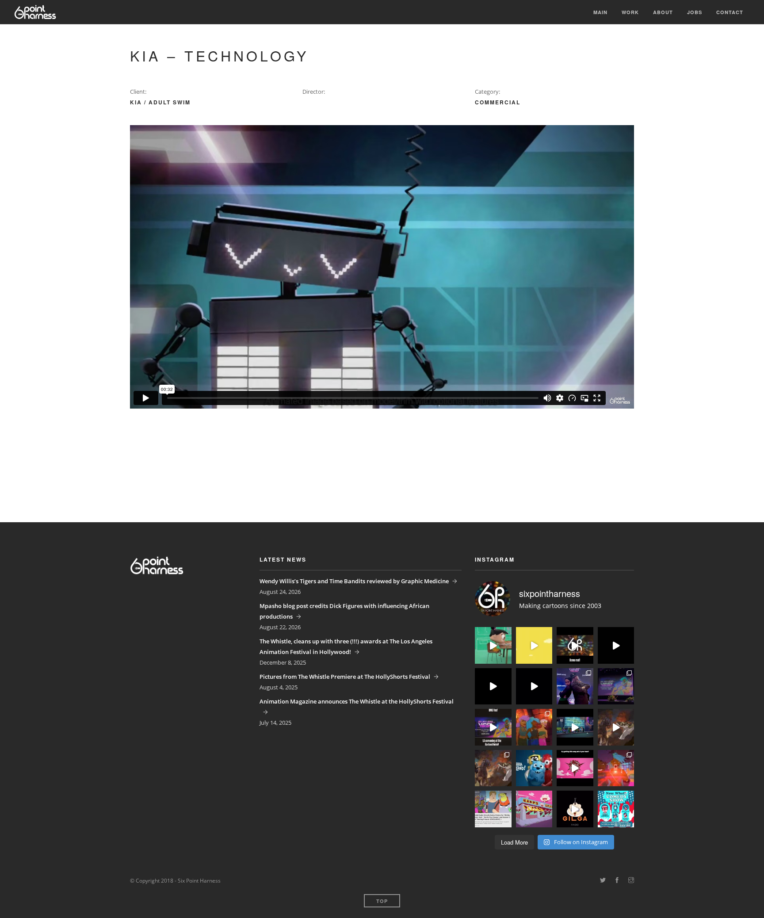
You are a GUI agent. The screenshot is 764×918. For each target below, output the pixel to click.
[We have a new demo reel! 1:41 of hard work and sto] (575, 645)
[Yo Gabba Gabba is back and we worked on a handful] (534, 686)
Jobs (694, 12)
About (663, 12)
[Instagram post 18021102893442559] (493, 727)
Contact (729, 12)
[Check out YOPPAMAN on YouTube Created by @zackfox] (534, 809)
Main (600, 12)
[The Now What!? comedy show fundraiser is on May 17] (616, 809)
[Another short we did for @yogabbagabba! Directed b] (493, 686)
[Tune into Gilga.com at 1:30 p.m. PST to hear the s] (575, 809)
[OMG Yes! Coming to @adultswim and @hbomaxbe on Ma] (534, 727)
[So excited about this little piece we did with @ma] (493, 768)
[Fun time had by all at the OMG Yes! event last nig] (575, 686)
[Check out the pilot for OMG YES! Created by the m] (616, 768)
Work (630, 12)
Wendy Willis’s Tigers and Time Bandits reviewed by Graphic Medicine (354, 581)
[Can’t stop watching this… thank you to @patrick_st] (616, 727)
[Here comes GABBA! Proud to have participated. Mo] (534, 768)
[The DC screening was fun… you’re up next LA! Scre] (616, 686)
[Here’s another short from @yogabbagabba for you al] (616, 645)
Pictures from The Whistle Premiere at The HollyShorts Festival (345, 677)
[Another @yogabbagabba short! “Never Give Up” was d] (534, 645)
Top (382, 901)
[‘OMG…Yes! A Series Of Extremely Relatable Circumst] (575, 727)
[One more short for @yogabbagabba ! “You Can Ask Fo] (493, 645)
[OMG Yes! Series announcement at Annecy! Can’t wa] (493, 809)
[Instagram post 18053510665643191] (575, 768)
